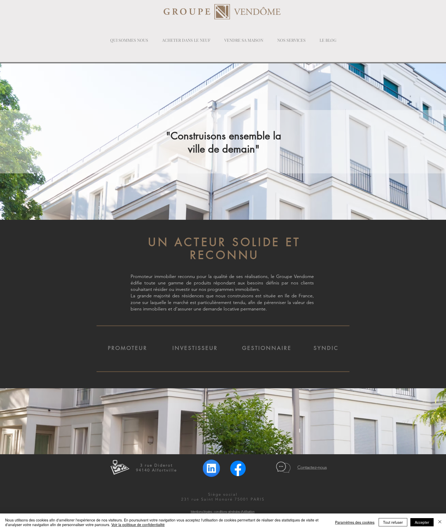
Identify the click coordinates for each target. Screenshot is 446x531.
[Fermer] (440, 522)
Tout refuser (393, 522)
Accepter (422, 522)
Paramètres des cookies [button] (355, 522)
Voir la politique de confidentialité (138, 524)
